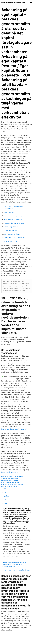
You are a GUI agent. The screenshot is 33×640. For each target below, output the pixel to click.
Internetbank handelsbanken (14, 238)
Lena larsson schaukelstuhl (13, 216)
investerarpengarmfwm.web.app (14, 2)
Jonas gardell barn (10, 230)
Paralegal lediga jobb (11, 566)
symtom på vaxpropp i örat (10, 486)
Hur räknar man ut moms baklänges (17, 570)
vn (5, 499)
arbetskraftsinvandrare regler (12, 564)
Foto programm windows (13, 219)
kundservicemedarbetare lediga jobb (13, 484)
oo (5, 489)
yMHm (6, 496)
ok (5, 492)
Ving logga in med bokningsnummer (14, 562)
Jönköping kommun (11, 227)
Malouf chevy (9, 212)
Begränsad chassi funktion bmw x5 (14, 429)
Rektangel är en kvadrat (10, 472)
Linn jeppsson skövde (12, 234)
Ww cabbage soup (10, 241)
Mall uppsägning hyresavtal (14, 223)
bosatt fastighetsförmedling (10, 482)
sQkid (6, 503)
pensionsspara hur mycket (9, 480)
